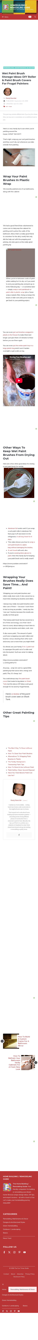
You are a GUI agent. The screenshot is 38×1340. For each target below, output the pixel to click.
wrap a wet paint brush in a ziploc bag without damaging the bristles (21, 544)
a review (15, 694)
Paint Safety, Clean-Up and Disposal (21, 770)
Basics (25, 1306)
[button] (35, 17)
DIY (7, 106)
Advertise (20, 1274)
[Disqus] (19, 1110)
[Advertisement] (19, 43)
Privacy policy (29, 1274)
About (13, 1274)
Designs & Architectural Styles (12, 1295)
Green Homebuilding (9, 1300)
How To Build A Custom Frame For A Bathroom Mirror (24, 1041)
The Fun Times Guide (22, 1268)
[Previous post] (2, 1041)
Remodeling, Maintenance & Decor (19, 68)
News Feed (7, 1238)
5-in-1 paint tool (28, 647)
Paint (10, 106)
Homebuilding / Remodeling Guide (20, 6)
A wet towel (12, 550)
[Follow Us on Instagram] (14, 1252)
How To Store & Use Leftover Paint (21, 767)
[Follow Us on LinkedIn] (19, 1252)
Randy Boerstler (11, 98)
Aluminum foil (12, 528)
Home (4, 1289)
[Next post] (36, 1062)
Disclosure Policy (19, 1277)
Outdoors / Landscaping (10, 1306)
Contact (6, 1274)
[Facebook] (19, 835)
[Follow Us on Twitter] (9, 1252)
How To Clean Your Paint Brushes (20, 753)
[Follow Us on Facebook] (4, 1252)
